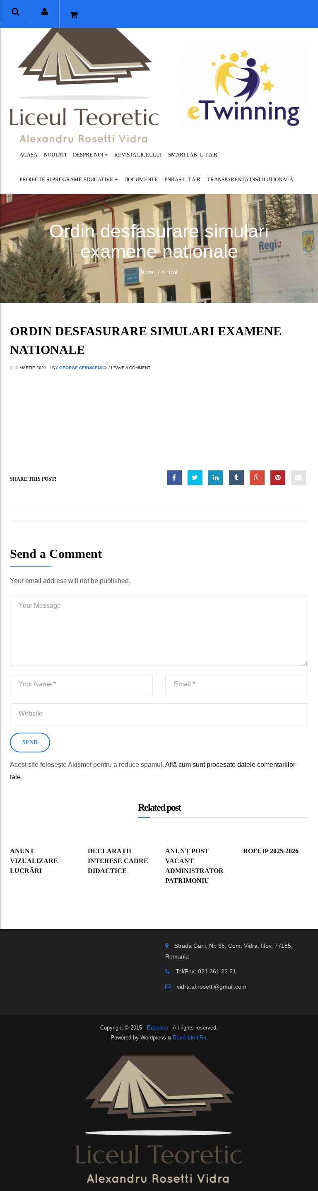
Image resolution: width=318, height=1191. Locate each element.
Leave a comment (130, 367)
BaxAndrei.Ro (189, 1037)
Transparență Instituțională (250, 179)
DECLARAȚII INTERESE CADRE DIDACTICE (118, 860)
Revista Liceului (137, 155)
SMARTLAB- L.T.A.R (192, 155)
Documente (141, 179)
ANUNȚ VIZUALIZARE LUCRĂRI (34, 860)
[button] (15, 12)
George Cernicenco (83, 367)
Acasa (28, 155)
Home (147, 272)
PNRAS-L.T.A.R (182, 179)
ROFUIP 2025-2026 (271, 850)
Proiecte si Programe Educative (66, 179)
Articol (169, 272)
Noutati (55, 155)
